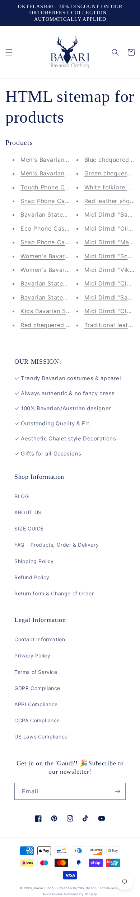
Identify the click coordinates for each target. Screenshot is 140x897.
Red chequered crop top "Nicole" (68, 325)
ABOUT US (28, 512)
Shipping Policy (34, 561)
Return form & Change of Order (54, 593)
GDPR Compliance (37, 688)
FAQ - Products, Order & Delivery (56, 545)
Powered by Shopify (80, 894)
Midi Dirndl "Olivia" (111, 228)
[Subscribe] (117, 791)
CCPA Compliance (37, 720)
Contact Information (39, 639)
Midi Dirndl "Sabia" (111, 297)
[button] (9, 52)
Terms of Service (35, 672)
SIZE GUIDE (29, 528)
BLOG (21, 496)
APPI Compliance (36, 704)
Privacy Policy (32, 655)
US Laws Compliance (41, 736)
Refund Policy (32, 577)
